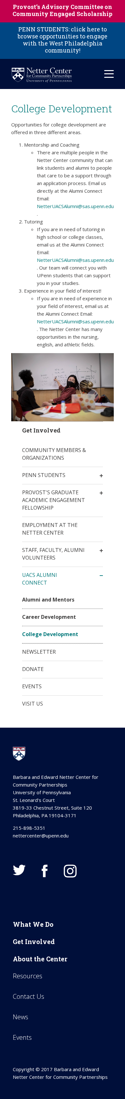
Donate (33, 669)
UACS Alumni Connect (39, 578)
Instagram (70, 871)
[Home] (41, 75)
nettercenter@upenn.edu (41, 835)
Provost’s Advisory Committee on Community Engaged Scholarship (63, 10)
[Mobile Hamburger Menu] (109, 74)
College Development (50, 634)
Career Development (49, 616)
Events (32, 686)
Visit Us (32, 703)
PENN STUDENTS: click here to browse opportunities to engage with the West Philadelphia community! (62, 39)
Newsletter (39, 651)
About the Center (40, 959)
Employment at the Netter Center (50, 528)
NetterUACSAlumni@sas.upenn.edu (75, 206)
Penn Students (43, 475)
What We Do (33, 924)
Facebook (45, 871)
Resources (27, 976)
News (20, 1017)
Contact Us (28, 996)
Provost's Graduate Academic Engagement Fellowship (53, 500)
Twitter (19, 870)
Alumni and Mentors (48, 599)
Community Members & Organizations (54, 454)
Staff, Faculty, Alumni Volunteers (53, 553)
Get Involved (34, 941)
